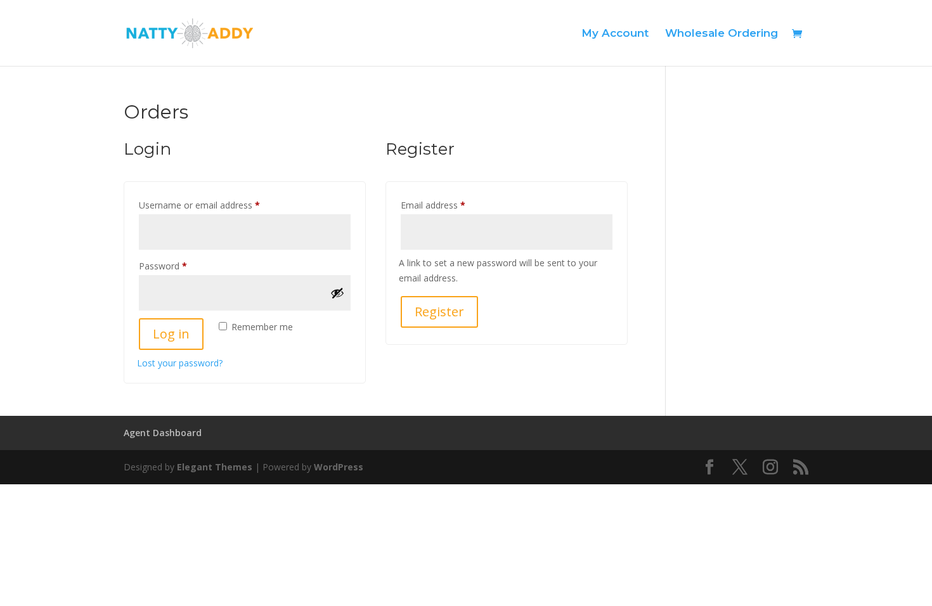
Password (181, 265)
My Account (615, 34)
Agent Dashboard (163, 433)
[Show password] (337, 293)
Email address (451, 204)
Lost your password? (180, 363)
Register (439, 311)
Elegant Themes (214, 467)
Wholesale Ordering (721, 34)
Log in (171, 333)
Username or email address (217, 204)
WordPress (338, 467)
